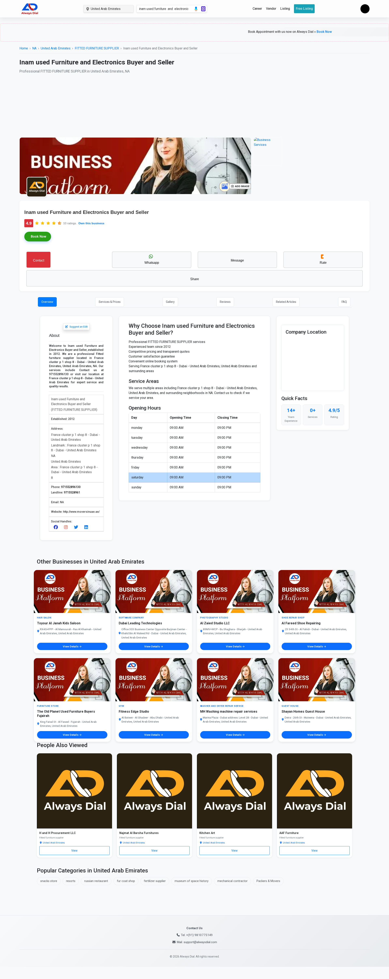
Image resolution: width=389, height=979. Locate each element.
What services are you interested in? (149, 514)
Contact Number (183, 487)
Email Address (241, 487)
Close (155, 550)
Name (122, 487)
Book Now (234, 550)
